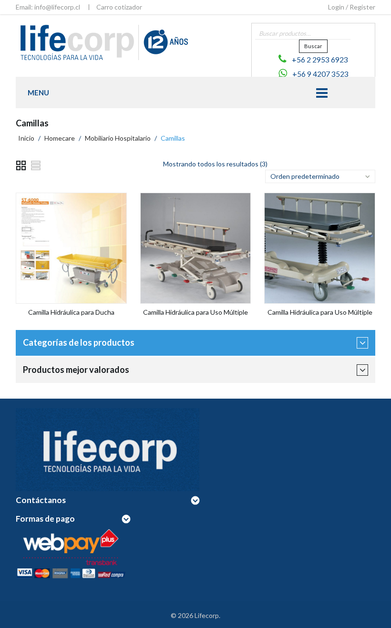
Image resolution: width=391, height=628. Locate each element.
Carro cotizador (119, 7)
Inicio (26, 138)
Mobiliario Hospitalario (118, 138)
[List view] (36, 165)
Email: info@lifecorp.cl (48, 7)
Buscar (313, 46)
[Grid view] (21, 165)
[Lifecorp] (102, 42)
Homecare (59, 138)
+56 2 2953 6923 (320, 59)
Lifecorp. (207, 615)
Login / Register (351, 7)
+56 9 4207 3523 (320, 74)
